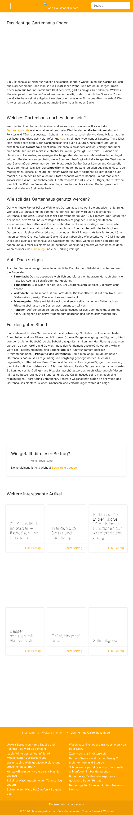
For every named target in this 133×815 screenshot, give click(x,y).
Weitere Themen (52, 732)
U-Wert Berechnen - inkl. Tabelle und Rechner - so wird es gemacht (31, 746)
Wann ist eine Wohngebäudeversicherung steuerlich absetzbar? (33, 764)
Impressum (77, 804)
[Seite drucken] (16, 6)
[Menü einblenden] (7, 6)
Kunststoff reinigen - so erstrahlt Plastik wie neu (33, 773)
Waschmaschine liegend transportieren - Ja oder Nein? (97, 746)
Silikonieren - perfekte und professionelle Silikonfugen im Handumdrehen (96, 769)
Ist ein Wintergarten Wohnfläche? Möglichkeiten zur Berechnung (28, 755)
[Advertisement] (66, 54)
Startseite (28, 732)
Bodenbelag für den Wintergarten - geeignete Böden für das (92, 778)
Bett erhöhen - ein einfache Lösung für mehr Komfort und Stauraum (94, 760)
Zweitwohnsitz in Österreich (87, 753)
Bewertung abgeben (65, 467)
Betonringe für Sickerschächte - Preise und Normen (97, 787)
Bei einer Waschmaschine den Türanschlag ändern (34, 782)
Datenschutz (57, 804)
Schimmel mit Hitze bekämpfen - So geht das (34, 791)
